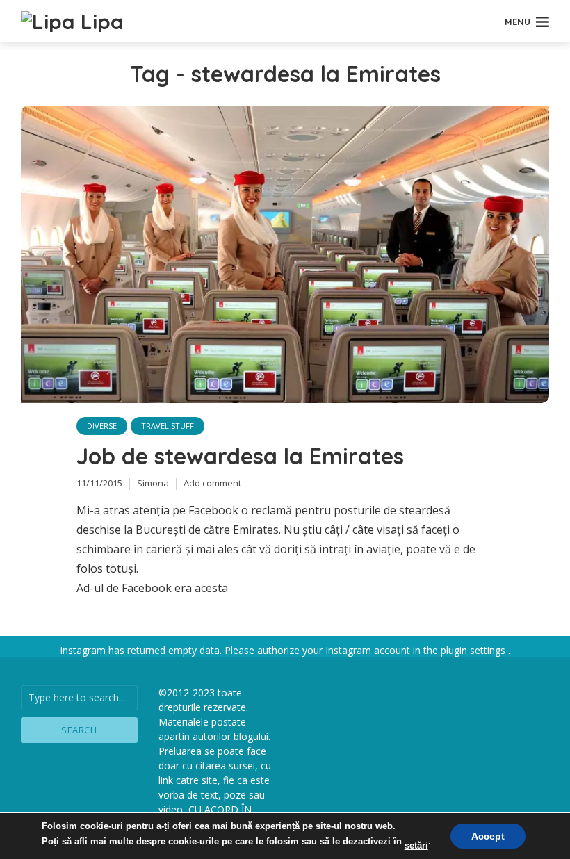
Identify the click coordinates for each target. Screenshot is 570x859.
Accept (488, 836)
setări (416, 845)
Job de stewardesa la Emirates (240, 456)
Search (79, 729)
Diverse (102, 425)
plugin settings (474, 650)
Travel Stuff (167, 425)
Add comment (212, 483)
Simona (153, 483)
